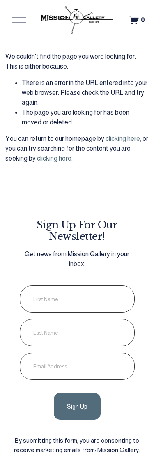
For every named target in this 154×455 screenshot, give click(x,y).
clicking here (123, 138)
